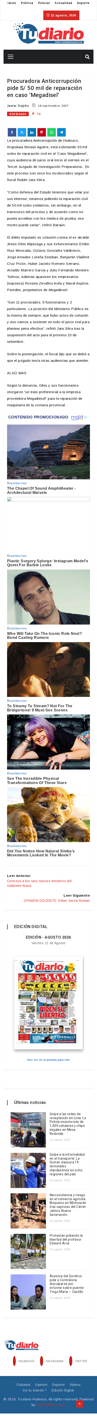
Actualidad (63, 3)
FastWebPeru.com (50, 1405)
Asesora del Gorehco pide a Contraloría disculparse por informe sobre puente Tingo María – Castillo (67, 1284)
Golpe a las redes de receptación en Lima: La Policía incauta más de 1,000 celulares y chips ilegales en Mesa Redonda (68, 1124)
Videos (75, 1385)
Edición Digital (63, 1390)
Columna (23, 1385)
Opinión (41, 1385)
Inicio (12, 3)
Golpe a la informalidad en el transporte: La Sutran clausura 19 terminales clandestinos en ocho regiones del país (67, 1164)
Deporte (83, 3)
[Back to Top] (79, 1404)
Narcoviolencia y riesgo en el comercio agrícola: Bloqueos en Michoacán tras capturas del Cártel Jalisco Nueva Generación (68, 1205)
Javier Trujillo (18, 105)
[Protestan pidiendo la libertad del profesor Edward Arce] (28, 1251)
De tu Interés (33, 1390)
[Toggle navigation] (9, 57)
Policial (44, 3)
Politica (27, 3)
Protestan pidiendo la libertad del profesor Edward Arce (66, 1239)
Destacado (17, 114)
